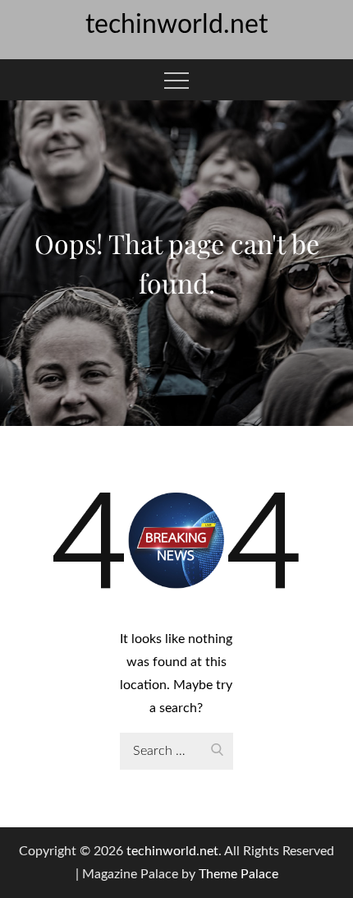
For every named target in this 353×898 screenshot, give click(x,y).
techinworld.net (176, 25)
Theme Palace (238, 874)
